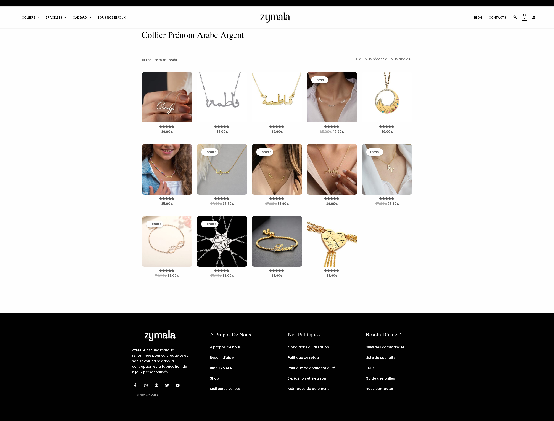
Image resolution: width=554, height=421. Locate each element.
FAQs (370, 367)
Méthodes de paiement (308, 388)
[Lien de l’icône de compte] (534, 17)
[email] (178, 385)
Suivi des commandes (385, 347)
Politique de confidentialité (311, 367)
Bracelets (54, 17)
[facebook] (136, 385)
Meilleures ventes (225, 388)
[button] (37, 17)
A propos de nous (225, 347)
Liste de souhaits (380, 357)
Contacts (497, 17)
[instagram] (147, 385)
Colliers (28, 17)
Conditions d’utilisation (308, 347)
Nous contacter (379, 388)
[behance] (157, 385)
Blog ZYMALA (221, 367)
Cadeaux (80, 17)
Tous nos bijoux (112, 17)
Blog (478, 17)
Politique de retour (304, 357)
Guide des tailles (380, 378)
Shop (214, 378)
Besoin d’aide (222, 357)
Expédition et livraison (307, 378)
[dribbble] (168, 385)
